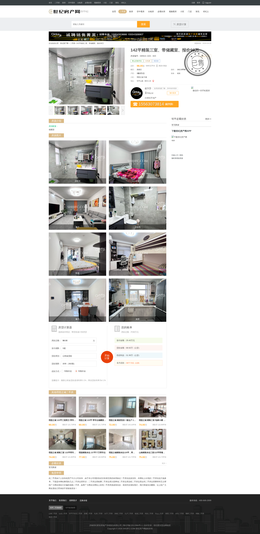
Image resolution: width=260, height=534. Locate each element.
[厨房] (137, 300)
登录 (198, 3)
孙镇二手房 (119, 514)
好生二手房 (180, 514)
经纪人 (123, 3)
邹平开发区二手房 (75, 514)
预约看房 (173, 93)
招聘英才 (73, 500)
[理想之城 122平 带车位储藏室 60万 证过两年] (92, 407)
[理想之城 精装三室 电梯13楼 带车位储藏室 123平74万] (152, 407)
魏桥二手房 (190, 514)
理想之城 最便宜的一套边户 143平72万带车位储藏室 (131, 420)
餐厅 (100, 113)
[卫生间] (77, 162)
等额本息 (68, 371)
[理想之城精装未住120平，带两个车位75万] (122, 439)
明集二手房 (200, 514)
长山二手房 (159, 514)
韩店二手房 (53, 517)
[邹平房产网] (64, 11)
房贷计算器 (163, 66)
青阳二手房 (169, 514)
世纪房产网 (64, 43)
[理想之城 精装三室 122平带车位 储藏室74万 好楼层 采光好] (62, 439)
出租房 (79, 3)
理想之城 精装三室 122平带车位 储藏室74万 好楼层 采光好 (74, 452)
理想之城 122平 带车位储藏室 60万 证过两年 (98, 420)
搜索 (143, 24)
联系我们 (63, 500)
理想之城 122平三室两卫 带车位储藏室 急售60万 (69, 420)
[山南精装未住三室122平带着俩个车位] (152, 439)
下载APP (206, 3)
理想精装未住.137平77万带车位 (92, 452)
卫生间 (73, 113)
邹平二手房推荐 (55, 508)
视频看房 (97, 3)
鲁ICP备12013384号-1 (132, 525)
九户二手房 (129, 514)
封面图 (60, 113)
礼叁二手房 (98, 514)
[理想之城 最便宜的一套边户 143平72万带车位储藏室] (122, 407)
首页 (50, 3)
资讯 (117, 3)
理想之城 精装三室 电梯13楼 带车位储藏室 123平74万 (162, 420)
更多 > (164, 463)
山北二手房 (63, 514)
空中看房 (71, 3)
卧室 (86, 113)
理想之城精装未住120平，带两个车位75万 (127, 452)
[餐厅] (77, 208)
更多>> (208, 119)
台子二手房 (108, 514)
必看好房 (88, 3)
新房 (64, 3)
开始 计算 (107, 357)
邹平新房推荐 (70, 508)
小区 (105, 3)
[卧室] (137, 162)
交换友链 (83, 500)
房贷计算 (179, 24)
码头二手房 (149, 514)
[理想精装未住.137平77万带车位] (92, 439)
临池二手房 (139, 514)
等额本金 (82, 371)
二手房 (57, 3)
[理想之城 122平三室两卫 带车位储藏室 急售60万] (62, 407)
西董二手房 (88, 514)
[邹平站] (84, 11)
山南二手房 (53, 514)
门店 (111, 3)
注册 (193, 3)
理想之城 (140, 77)
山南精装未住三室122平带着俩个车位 (155, 452)
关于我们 (52, 500)
